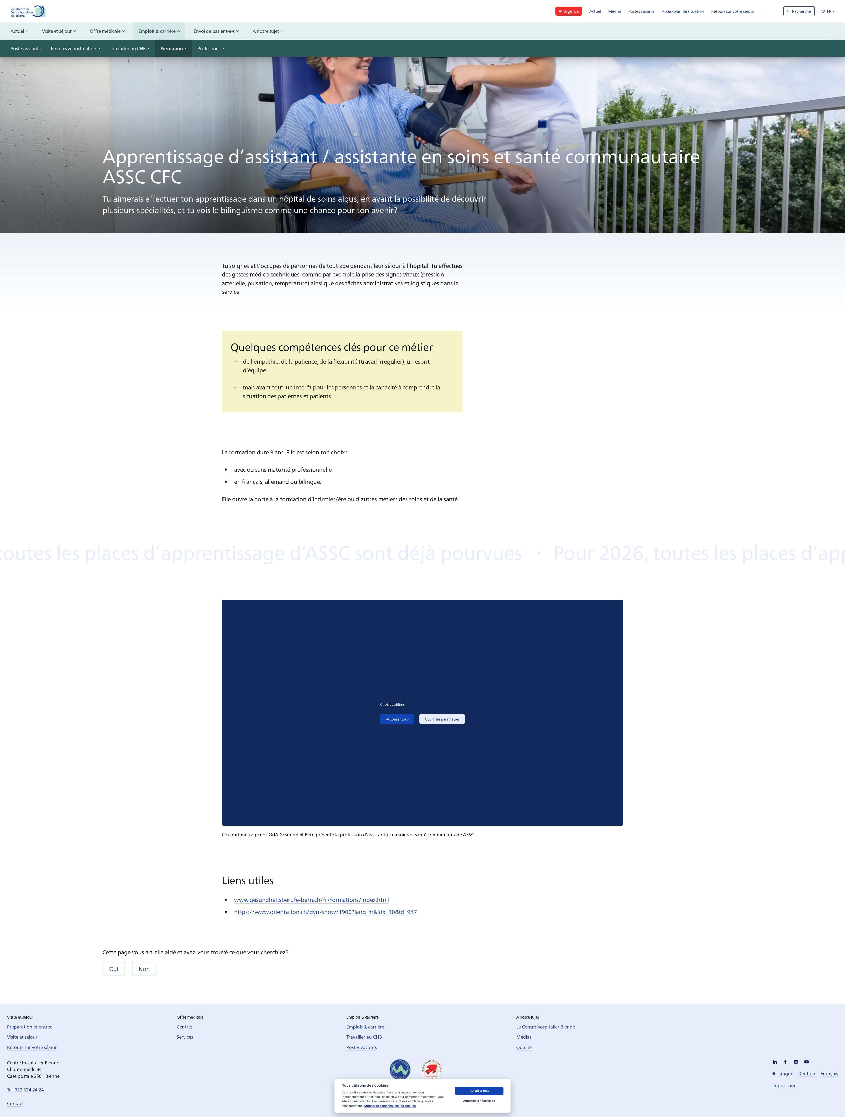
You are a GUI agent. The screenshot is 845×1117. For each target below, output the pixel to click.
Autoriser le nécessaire (479, 1100)
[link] (568, 11)
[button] (114, 968)
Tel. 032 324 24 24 (25, 1089)
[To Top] (832, 1104)
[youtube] (806, 1062)
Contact (15, 1103)
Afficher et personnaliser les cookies (390, 1106)
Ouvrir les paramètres (442, 719)
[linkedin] (774, 1062)
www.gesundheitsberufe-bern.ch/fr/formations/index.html (311, 899)
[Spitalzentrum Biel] (28, 11)
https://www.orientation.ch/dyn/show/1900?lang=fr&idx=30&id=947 (325, 911)
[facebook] (785, 1062)
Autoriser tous (397, 719)
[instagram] (796, 1062)
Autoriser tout (479, 1090)
